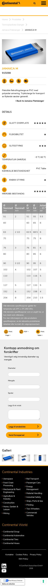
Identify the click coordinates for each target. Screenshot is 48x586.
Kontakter (9, 554)
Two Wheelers (32, 508)
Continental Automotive (13, 535)
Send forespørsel (16, 435)
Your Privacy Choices (15, 580)
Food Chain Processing (8, 484)
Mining (6, 513)
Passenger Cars (33, 482)
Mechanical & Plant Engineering (11, 491)
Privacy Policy (35, 554)
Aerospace (8, 478)
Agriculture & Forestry (9, 497)
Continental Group (11, 531)
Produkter (16, 19)
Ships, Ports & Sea (34, 501)
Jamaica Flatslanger (11, 30)
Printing (29, 505)
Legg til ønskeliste (17, 426)
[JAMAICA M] (8, 457)
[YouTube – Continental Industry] (4, 570)
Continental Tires (10, 539)
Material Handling (34, 493)
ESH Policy (23, 559)
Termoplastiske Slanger (13, 24)
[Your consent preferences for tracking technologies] (43, 581)
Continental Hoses (11, 543)
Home (5, 19)
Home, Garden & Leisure (10, 508)
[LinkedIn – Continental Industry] (4, 566)
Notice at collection (8, 584)
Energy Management (32, 488)
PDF (26, 331)
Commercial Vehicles (31, 514)
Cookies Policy (22, 554)
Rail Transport (32, 478)
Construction (9, 502)
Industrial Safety (33, 497)
